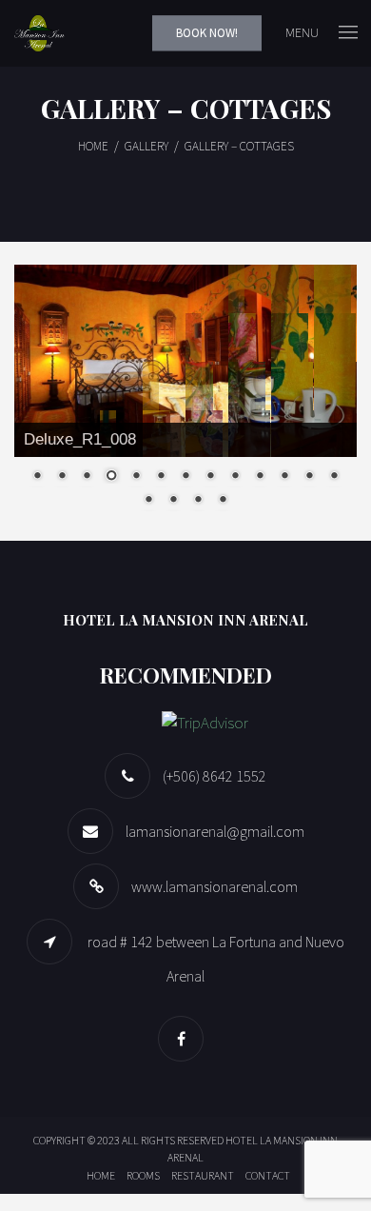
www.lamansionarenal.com (214, 886)
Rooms (143, 1175)
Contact (267, 1175)
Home (101, 1175)
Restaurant (202, 1175)
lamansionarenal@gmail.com (215, 831)
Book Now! (207, 33)
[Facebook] (185, 1038)
